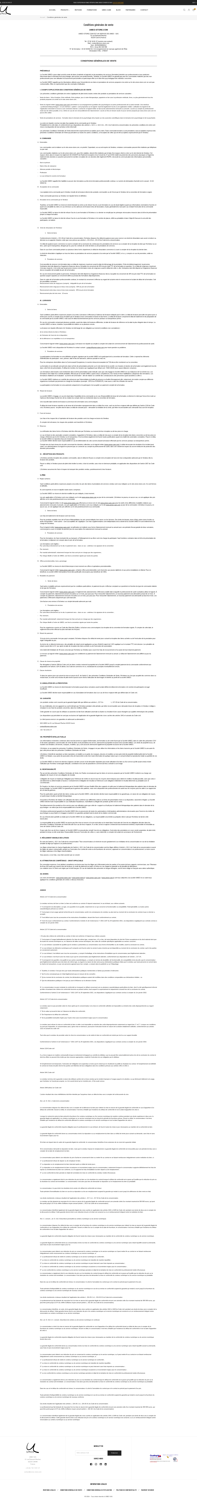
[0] (193, 10)
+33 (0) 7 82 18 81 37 (7, 2)
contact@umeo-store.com (32, 1472)
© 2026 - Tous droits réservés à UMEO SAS (98, 1496)
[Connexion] (189, 10)
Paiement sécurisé (147, 1490)
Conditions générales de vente (71, 1490)
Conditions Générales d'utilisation (99, 1490)
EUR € (194, 2)
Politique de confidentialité (126, 1490)
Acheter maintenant (118, 2)
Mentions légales (49, 1490)
